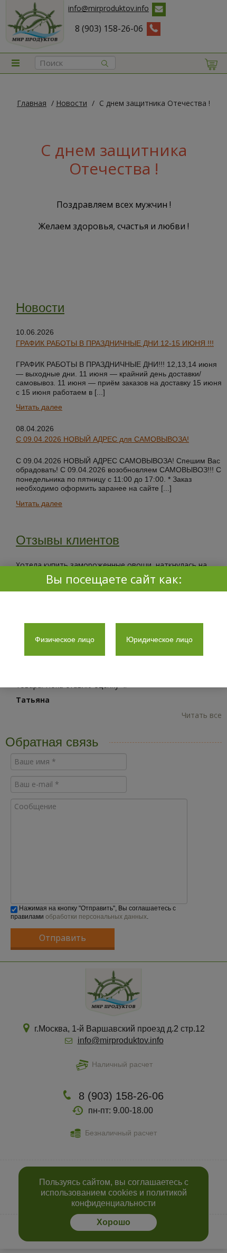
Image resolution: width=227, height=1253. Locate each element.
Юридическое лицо (159, 639)
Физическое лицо (64, 639)
